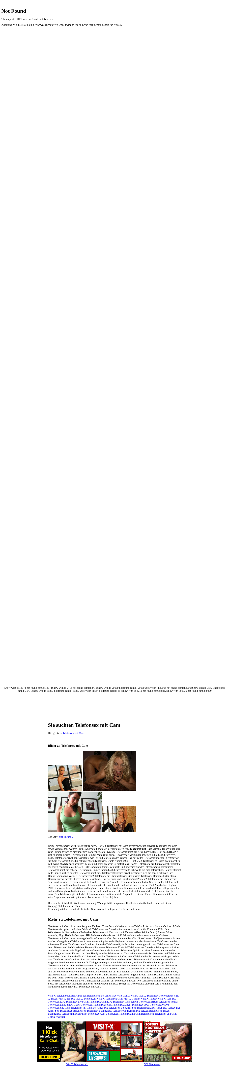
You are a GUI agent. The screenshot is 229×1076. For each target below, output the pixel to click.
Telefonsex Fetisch (168, 1001)
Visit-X (126, 995)
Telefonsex (152, 995)
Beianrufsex (93, 995)
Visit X (142, 995)
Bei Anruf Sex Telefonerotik (136, 1007)
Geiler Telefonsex (83, 1004)
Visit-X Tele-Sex (167, 998)
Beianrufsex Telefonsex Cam (89, 1013)
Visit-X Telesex (149, 998)
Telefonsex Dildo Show (60, 1004)
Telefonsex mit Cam (73, 733)
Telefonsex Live (56, 1001)
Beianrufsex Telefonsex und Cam (159, 1013)
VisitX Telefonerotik (77, 1064)
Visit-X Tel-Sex (66, 998)
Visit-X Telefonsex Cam (110, 998)
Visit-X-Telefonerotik (59, 995)
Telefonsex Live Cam (77, 1001)
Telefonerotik (166, 995)
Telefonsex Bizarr (148, 1001)
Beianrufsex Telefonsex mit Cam (123, 1013)
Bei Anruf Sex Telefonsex (106, 1007)
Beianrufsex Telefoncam (61, 1013)
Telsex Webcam (56, 1016)
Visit (119, 995)
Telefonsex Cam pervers (125, 1001)
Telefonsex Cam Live (100, 1001)
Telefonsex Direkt (121, 1004)
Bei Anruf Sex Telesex (163, 1007)
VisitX (134, 995)
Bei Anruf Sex (79, 995)
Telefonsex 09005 (159, 1004)
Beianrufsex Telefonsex (85, 1010)
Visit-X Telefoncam (85, 998)
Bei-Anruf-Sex (108, 995)
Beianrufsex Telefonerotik (112, 1010)
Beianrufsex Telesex (138, 1010)
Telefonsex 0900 (140, 1004)
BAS (70, 1010)
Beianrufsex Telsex (159, 1010)
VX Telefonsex (152, 1064)
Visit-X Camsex (131, 998)
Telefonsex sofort (102, 1004)
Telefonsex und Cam (59, 1007)
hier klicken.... (66, 836)
